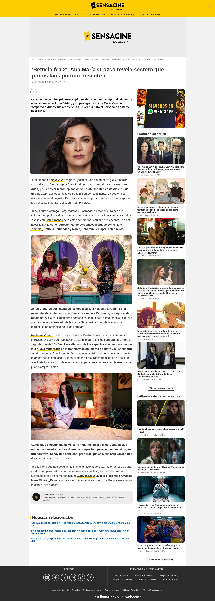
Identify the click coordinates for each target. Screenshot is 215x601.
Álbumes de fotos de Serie (161, 559)
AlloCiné (117, 575)
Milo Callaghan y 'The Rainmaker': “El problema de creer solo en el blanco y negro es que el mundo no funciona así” (160, 169)
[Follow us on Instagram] (73, 577)
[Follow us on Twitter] (65, 577)
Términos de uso (112, 590)
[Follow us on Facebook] (56, 577)
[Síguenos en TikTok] (82, 577)
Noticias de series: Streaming (86, 59)
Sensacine (144, 579)
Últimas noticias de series (161, 388)
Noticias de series (122, 14)
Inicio (34, 59)
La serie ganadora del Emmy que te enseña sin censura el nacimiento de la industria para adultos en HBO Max (160, 250)
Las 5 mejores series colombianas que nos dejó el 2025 (160, 430)
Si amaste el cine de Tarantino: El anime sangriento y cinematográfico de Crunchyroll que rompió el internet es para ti (159, 333)
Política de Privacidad (131, 590)
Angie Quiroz (48, 494)
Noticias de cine (95, 14)
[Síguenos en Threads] (91, 577)
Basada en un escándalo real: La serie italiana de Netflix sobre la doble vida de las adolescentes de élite (159, 374)
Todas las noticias (67, 14)
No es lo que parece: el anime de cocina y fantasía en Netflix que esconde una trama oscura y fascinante (157, 210)
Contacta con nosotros (92, 590)
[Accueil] (107, 6)
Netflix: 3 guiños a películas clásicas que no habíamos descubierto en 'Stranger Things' (158, 546)
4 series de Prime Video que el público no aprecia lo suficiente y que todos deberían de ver (159, 507)
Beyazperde (166, 575)
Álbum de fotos (150, 14)
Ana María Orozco (41, 335)
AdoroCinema (120, 579)
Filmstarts (140, 575)
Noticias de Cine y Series (47, 59)
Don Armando (54, 220)
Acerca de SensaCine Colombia (66, 590)
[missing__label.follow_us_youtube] (47, 577)
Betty (108, 308)
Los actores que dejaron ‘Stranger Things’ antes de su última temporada (160, 468)
